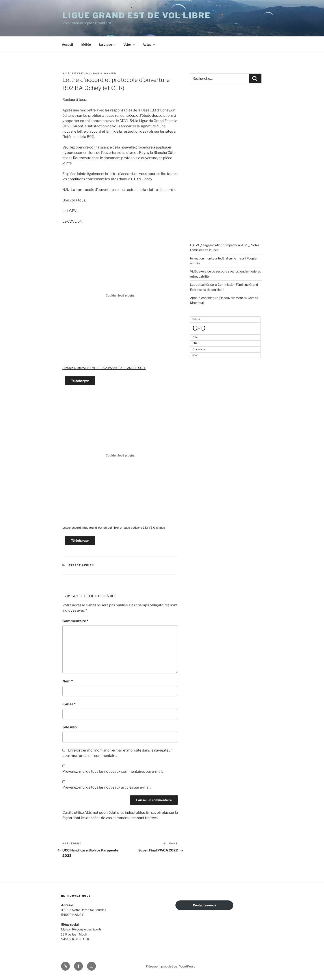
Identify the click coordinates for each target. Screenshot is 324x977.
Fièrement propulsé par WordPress (170, 966)
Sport (195, 355)
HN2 (194, 343)
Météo (86, 44)
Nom (67, 681)
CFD (199, 328)
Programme (198, 349)
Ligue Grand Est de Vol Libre (136, 15)
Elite (194, 337)
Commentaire (75, 621)
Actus (147, 44)
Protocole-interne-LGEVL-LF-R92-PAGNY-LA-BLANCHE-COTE (104, 368)
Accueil (67, 44)
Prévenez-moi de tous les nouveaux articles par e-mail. (106, 787)
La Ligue (105, 44)
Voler (127, 44)
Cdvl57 (196, 319)
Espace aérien (81, 565)
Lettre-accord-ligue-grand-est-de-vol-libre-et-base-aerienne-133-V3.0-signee (113, 527)
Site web (69, 727)
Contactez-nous (204, 905)
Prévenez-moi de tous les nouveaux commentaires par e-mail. (112, 771)
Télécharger (80, 381)
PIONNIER (108, 73)
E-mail (69, 704)
